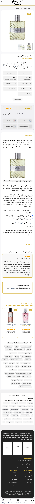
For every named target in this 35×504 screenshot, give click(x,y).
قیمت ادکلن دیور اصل (26, 376)
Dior (4, 66)
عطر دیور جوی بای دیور (25, 325)
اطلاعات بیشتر (26, 335)
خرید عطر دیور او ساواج (26, 363)
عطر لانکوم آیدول (14, 409)
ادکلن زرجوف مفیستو (19, 412)
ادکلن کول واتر (10, 422)
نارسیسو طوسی (14, 415)
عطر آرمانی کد (27, 422)
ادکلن (30, 66)
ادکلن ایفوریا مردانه (17, 419)
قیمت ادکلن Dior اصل (9, 373)
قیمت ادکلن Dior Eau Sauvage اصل (23, 373)
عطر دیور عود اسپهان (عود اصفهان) (11, 326)
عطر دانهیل (18, 422)
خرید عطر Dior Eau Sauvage (16, 359)
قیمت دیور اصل (27, 380)
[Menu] (32, 2)
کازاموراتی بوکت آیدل (7, 412)
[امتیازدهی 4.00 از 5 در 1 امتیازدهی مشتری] (7, 108)
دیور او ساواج (28, 233)
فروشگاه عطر (19, 223)
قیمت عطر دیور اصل (15, 383)
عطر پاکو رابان (5, 415)
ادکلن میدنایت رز (24, 409)
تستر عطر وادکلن (17, 2)
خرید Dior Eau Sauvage (19, 349)
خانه (33, 8)
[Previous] (29, 27)
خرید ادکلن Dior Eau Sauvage (24, 353)
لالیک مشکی (22, 403)
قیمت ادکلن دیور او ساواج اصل (13, 376)
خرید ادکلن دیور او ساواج (26, 356)
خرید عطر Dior (28, 359)
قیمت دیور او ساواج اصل (17, 380)
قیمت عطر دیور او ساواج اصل (25, 386)
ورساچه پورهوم (21, 406)
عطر (5, 64)
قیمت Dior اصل (13, 370)
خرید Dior (29, 349)
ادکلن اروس (12, 406)
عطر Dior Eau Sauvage (26, 366)
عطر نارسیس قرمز (25, 415)
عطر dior (5, 363)
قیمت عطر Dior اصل (26, 383)
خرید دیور (17, 356)
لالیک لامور (14, 403)
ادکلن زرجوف (29, 412)
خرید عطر (29, 223)
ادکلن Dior (10, 343)
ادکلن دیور (16, 346)
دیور (15, 66)
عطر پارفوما (27, 8)
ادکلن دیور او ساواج (14, 230)
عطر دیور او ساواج (26, 230)
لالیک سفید (6, 403)
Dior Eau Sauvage (15, 233)
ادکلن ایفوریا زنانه (27, 419)
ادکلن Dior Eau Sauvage (26, 346)
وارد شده (13, 288)
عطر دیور (17, 366)
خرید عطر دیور (5, 359)
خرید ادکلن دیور (13, 353)
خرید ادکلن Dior (9, 349)
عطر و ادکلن (25, 145)
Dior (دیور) (19, 8)
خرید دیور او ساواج (8, 356)
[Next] (4, 27)
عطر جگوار (7, 419)
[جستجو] (3, 2)
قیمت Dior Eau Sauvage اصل (24, 370)
